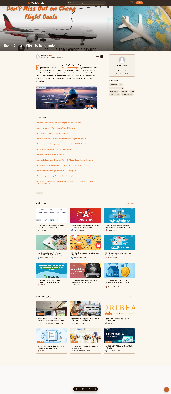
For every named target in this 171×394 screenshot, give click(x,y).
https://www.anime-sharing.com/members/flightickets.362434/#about (61, 144)
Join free (139, 3)
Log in (131, 3)
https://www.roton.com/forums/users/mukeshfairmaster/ (56, 128)
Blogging (9, 7)
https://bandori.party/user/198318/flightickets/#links (54, 149)
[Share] (95, 389)
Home (4, 7)
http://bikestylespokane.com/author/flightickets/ (53, 133)
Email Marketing (114, 91)
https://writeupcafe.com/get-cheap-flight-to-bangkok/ (55, 176)
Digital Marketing (114, 94)
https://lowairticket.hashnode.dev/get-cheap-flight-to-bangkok (58, 165)
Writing (132, 91)
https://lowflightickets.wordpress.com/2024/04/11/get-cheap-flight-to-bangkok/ (64, 160)
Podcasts (124, 91)
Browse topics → (130, 203)
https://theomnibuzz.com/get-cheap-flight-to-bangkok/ (56, 171)
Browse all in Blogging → (129, 296)
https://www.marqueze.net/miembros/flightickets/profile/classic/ (59, 123)
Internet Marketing (127, 94)
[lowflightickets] (38, 56)
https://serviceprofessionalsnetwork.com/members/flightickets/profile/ (61, 139)
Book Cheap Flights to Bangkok (68, 68)
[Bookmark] (89, 389)
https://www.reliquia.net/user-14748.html (50, 155)
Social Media (113, 84)
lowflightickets (45, 55)
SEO (121, 84)
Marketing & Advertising (116, 88)
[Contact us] (166, 389)
